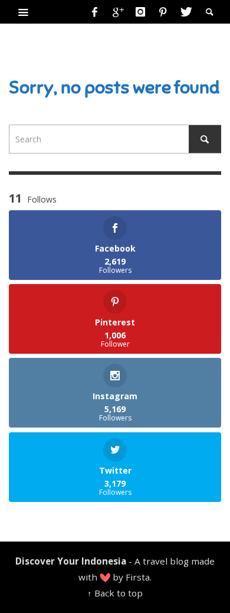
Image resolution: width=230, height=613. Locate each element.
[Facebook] (95, 12)
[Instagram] (140, 12)
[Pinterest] (163, 12)
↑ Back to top (115, 593)
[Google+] (117, 12)
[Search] (23, 12)
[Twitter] (185, 12)
